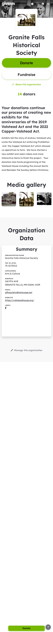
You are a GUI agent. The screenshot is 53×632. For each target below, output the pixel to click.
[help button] (48, 627)
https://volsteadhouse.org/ (19, 300)
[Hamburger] (48, 4)
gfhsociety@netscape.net (18, 292)
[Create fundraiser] (32, 4)
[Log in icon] (42, 4)
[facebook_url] (5, 308)
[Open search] (37, 4)
